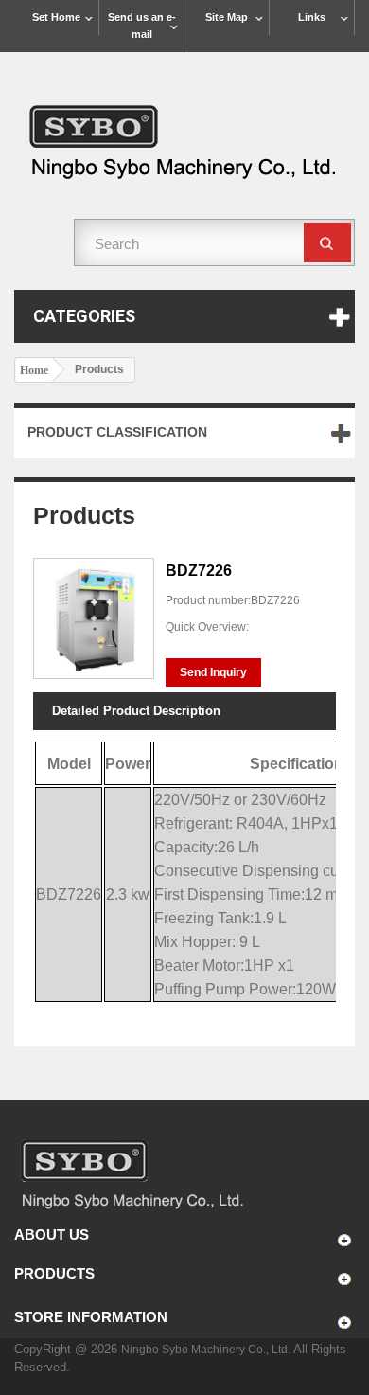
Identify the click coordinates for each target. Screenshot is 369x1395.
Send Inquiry (213, 672)
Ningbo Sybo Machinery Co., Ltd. (207, 1349)
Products (54, 1273)
